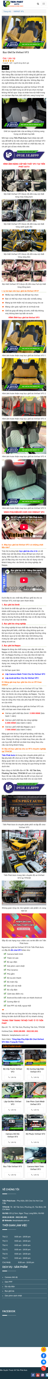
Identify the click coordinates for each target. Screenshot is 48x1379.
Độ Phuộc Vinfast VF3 (35, 1134)
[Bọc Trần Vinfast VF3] (12, 1155)
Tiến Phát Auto (8, 1201)
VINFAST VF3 (19, 11)
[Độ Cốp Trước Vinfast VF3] (12, 1058)
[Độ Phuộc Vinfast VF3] (35, 1123)
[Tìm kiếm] (38, 4)
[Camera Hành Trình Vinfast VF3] (35, 1155)
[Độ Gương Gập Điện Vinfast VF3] (35, 1058)
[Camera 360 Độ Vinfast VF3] (12, 1123)
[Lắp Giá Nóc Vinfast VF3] (12, 1090)
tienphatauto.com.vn (21, 1220)
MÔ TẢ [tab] (5, 67)
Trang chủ (7, 11)
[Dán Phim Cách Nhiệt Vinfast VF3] (35, 1090)
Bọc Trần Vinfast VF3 (12, 1166)
